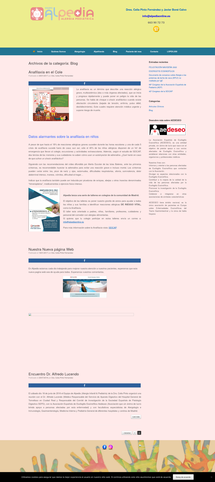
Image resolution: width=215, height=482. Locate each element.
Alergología (79, 51)
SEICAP (113, 227)
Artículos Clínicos (156, 106)
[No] (211, 477)
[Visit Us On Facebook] (105, 449)
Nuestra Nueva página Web (51, 249)
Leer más (136, 417)
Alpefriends (99, 51)
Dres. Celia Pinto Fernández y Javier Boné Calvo (156, 10)
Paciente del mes (133, 51)
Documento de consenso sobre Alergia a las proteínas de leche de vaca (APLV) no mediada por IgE (167, 78)
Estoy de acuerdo (183, 477)
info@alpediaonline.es (73, 221)
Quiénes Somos (58, 51)
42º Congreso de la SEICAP (161, 91)
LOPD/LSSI (172, 51)
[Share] (85, 83)
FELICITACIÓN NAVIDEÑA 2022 (163, 67)
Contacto (154, 51)
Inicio (39, 51)
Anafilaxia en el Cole (45, 71)
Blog (115, 51)
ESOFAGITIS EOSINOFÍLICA (161, 71)
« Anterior (127, 433)
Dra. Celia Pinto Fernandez (62, 75)
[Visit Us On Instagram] (110, 449)
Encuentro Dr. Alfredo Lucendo (54, 373)
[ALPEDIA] (62, 14)
